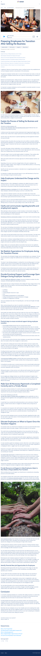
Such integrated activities (6, 538)
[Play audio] (4, 36)
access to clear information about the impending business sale (14, 127)
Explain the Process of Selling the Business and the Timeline (11, 53)
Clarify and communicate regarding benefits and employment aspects (13, 57)
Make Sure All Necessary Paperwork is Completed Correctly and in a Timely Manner (15, 63)
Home (2, 7)
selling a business (25, 47)
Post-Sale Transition (10, 7)
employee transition (4, 47)
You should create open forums (7, 454)
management (19, 47)
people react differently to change (12, 279)
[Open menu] (1, 1)
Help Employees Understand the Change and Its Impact (10, 55)
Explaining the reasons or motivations (9, 189)
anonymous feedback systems (9, 358)
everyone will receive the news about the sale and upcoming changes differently (18, 306)
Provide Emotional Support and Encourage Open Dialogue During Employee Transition (15, 61)
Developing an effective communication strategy (11, 216)
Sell (5, 7)
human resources (12, 47)
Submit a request (4, 619)
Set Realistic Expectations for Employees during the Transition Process (13, 59)
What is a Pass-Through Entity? (6, 628)
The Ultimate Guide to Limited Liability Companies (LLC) (11, 630)
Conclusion (3, 66)
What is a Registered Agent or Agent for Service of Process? (11, 633)
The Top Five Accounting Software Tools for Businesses (11, 635)
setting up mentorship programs (15, 478)
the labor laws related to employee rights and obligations (13, 396)
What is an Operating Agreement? (7, 632)
